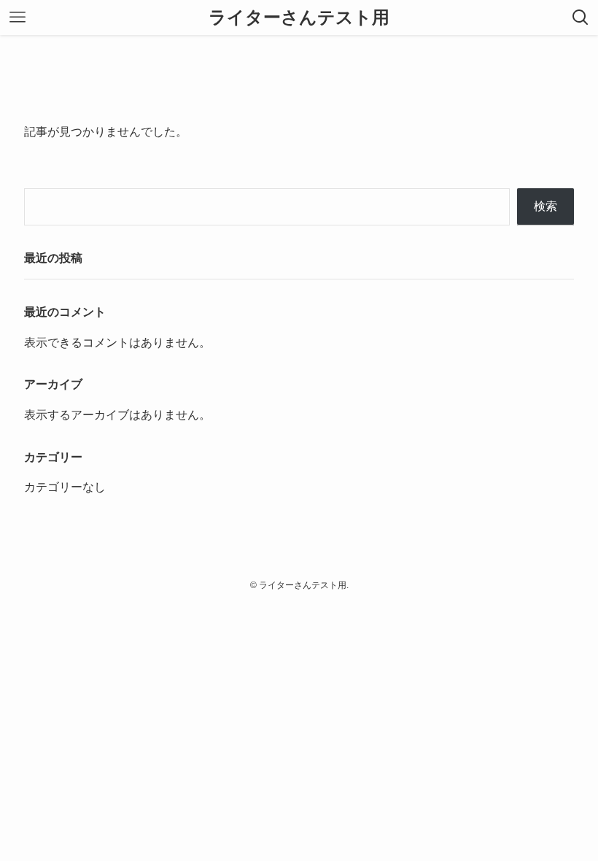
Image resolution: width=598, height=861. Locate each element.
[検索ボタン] (580, 17)
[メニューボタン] (17, 17)
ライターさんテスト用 (299, 17)
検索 (545, 206)
